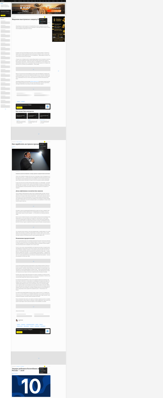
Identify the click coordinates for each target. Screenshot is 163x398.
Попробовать (41, 23)
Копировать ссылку (47, 349)
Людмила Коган (47, 392)
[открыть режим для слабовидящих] (44, 17)
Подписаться (19, 94)
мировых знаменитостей (34, 74)
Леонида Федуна (39, 393)
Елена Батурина (26, 392)
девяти (25, 390)
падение (20, 378)
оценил (17, 383)
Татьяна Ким (41, 380)
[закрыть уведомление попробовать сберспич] (46, 19)
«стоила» (48, 380)
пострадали (20, 387)
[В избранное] (27, 80)
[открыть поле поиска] (64, 1)
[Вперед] (51, 82)
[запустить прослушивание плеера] (46, 17)
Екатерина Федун (45, 393)
